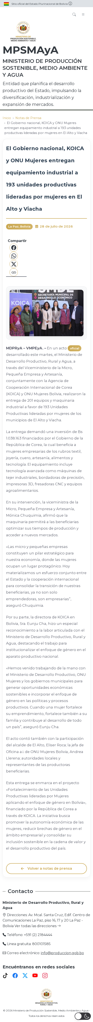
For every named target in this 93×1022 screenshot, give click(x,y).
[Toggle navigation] (83, 15)
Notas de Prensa (28, 118)
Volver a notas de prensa (49, 868)
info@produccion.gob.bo (62, 953)
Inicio (7, 118)
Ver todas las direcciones (35, 926)
